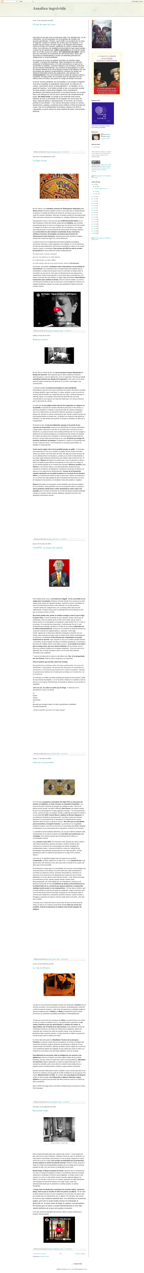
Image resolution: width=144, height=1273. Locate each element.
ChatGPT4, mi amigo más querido (48, 547)
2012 (94, 226)
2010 (94, 231)
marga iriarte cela (105, 164)
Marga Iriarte (106, 134)
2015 (94, 219)
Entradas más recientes (39, 1253)
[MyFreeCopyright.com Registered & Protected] (101, 177)
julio (96, 186)
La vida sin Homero (41, 967)
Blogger (85, 1269)
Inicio (60, 1253)
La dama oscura (40, 160)
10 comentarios (64, 959)
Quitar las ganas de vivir (101, 188)
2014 (94, 221)
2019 (94, 210)
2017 (94, 215)
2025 (94, 196)
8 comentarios (67, 330)
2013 (94, 224)
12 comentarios (68, 1249)
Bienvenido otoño (40, 1110)
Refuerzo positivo (40, 339)
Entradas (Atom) (44, 1256)
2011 (94, 228)
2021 (94, 205)
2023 (94, 201)
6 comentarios (65, 151)
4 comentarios (63, 539)
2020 (94, 208)
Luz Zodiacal (96, 147)
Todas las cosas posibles (43, 762)
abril (96, 191)
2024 (94, 199)
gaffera (69, 1269)
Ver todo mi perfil (105, 138)
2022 (94, 203)
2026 (94, 184)
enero (96, 193)
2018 (94, 212)
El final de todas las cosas (44, 24)
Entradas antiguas (80, 1253)
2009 (94, 233)
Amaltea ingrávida (49, 8)
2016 (94, 217)
